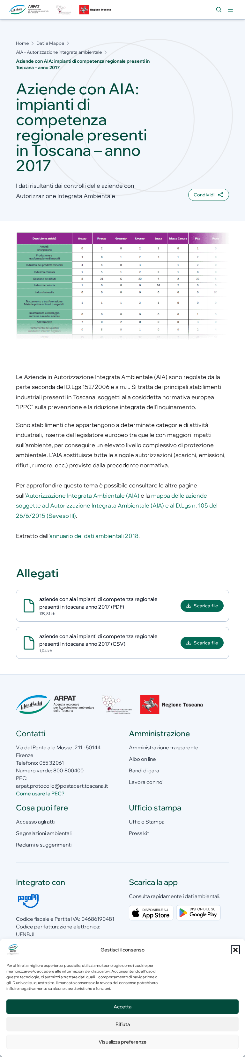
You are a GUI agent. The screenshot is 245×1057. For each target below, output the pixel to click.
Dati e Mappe (50, 43)
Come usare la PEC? (40, 793)
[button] (235, 950)
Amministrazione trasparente (163, 747)
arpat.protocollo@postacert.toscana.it (62, 786)
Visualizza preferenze (122, 1042)
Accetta (122, 1007)
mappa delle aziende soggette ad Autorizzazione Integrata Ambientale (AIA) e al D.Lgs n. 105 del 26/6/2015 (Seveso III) (117, 505)
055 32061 (51, 763)
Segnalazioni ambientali (43, 833)
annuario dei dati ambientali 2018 (93, 536)
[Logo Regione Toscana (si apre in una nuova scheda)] (95, 9)
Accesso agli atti (35, 821)
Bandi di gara (144, 770)
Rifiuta (122, 1024)
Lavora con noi (146, 782)
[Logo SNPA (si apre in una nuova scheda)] (63, 9)
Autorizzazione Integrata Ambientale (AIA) (82, 495)
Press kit (139, 833)
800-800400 (68, 770)
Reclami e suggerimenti (43, 844)
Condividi (204, 195)
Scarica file (206, 606)
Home (22, 43)
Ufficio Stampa (147, 821)
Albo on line (142, 759)
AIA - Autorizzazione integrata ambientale (59, 52)
